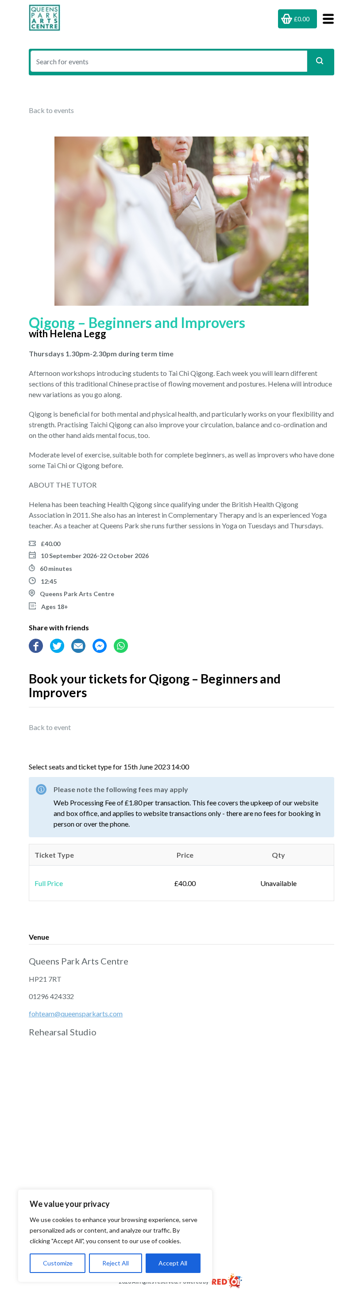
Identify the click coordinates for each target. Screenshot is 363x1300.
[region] (115, 1235)
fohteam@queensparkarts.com (76, 1013)
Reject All (115, 1263)
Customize (58, 1263)
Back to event (50, 727)
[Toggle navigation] (325, 18)
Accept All (172, 1263)
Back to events (51, 110)
